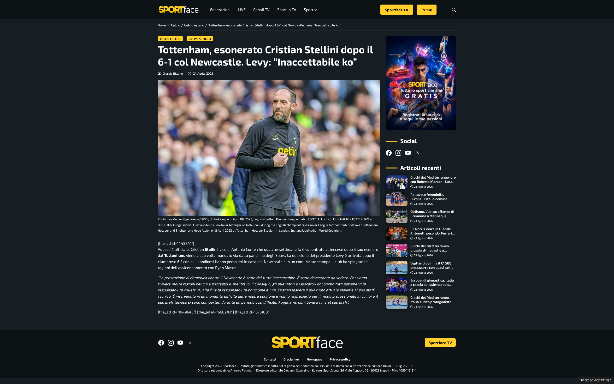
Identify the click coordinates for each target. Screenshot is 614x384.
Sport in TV (286, 9)
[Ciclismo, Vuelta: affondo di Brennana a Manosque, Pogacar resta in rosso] (396, 216)
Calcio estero (170, 38)
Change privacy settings (595, 379)
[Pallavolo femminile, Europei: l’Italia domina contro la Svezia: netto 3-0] (396, 199)
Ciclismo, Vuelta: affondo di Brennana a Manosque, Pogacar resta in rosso (432, 216)
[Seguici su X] (417, 153)
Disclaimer (291, 359)
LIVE (242, 9)
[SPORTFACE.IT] (178, 9)
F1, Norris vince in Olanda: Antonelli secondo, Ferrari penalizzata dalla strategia (432, 233)
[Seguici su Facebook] (389, 153)
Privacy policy (340, 359)
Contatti (270, 359)
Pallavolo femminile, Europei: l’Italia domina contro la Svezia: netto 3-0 (431, 198)
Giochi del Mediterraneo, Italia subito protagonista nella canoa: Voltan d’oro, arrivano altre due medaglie (432, 303)
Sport (308, 9)
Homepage (314, 359)
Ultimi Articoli (200, 38)
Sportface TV (396, 9)
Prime (426, 9)
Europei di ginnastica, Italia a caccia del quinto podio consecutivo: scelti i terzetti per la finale (432, 286)
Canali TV (261, 9)
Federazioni (220, 9)
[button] (454, 9)
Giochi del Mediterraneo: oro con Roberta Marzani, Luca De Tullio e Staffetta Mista (433, 181)
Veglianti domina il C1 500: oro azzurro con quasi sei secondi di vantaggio (431, 267)
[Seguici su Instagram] (398, 153)
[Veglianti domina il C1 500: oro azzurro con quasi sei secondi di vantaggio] (396, 268)
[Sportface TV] (421, 83)
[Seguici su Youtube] (408, 153)
